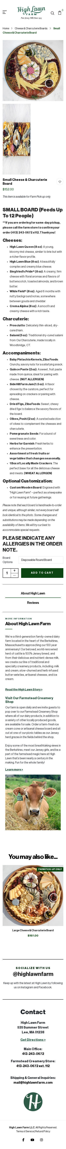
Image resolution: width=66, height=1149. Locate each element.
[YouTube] (32, 1140)
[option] (33, 904)
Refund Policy (42, 1131)
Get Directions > (33, 1039)
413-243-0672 (33, 1053)
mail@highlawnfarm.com (33, 1082)
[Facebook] (23, 1140)
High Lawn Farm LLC (22, 1127)
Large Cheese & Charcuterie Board (33, 930)
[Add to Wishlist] (59, 181)
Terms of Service (25, 1131)
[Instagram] (41, 1140)
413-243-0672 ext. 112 (33, 1066)
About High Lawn (33, 593)
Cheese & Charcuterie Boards (31, 28)
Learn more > (14, 769)
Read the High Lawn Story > (23, 689)
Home (6, 28)
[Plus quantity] (14, 571)
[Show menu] (8, 12)
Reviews (33, 602)
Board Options (8, 560)
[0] (60, 12)
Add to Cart (42, 573)
